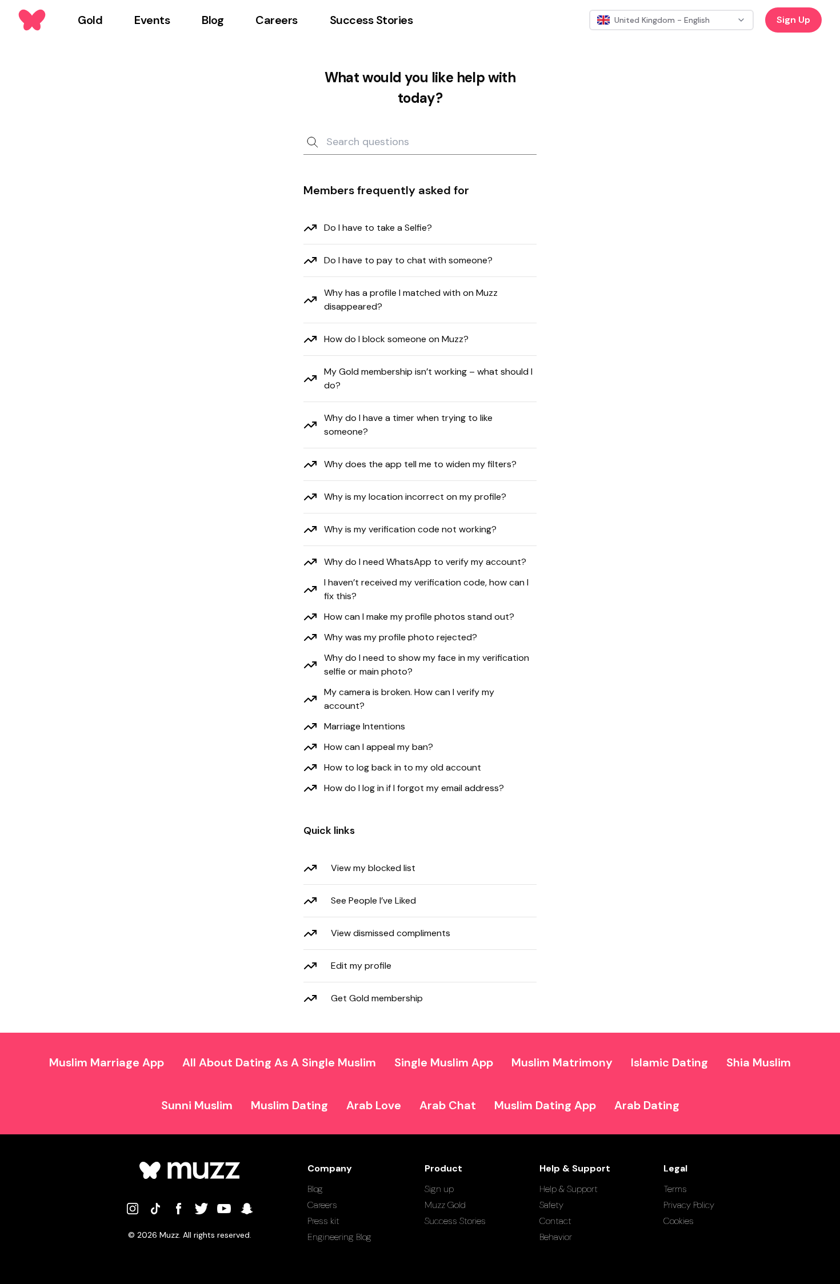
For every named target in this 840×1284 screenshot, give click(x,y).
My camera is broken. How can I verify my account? (409, 699)
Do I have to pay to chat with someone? (408, 260)
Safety (551, 1205)
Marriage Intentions (364, 726)
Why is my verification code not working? (410, 529)
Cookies (678, 1221)
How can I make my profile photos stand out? (419, 617)
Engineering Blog (339, 1237)
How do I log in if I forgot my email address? (414, 788)
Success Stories (455, 1221)
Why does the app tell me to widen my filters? (420, 464)
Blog (315, 1189)
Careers (322, 1205)
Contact (555, 1221)
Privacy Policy (688, 1205)
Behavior (555, 1237)
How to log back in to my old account (402, 767)
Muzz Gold (445, 1205)
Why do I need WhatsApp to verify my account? (425, 562)
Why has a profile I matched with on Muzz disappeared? (411, 299)
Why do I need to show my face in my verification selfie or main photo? (426, 664)
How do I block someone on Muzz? (396, 339)
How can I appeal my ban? (378, 747)
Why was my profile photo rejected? (400, 637)
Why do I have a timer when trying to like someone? (408, 425)
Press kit (323, 1221)
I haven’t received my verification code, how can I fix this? (426, 589)
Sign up (439, 1189)
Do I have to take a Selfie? (378, 228)
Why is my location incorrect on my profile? (415, 497)
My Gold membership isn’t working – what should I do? (428, 378)
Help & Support (568, 1189)
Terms (675, 1189)
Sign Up (793, 20)
